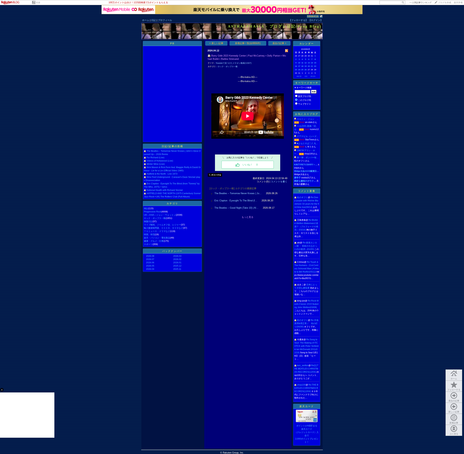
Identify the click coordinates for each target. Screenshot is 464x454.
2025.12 (177, 266)
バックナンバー (172, 251)
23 (296, 70)
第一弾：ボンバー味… (308, 157)
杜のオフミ (302, 197)
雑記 (146, 208)
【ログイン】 (315, 20)
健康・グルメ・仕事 (153, 241)
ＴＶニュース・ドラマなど (157, 231)
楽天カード (306, 406)
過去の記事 (453, 400)
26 (305, 70)
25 (302, 70)
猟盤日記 (148, 221)
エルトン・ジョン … (308, 119)
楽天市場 (458, 2)
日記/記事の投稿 (172, 146)
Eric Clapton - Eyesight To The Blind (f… (235, 200)
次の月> (313, 76)
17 (299, 66)
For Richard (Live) (155, 157)
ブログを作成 (444, 2)
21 (312, 66)
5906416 (313, 16)
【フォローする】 (298, 20)
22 (315, 66)
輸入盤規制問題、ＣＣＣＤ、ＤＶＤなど (163, 228)
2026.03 (177, 256)
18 (302, 66)
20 (309, 66)
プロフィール (165, 20)
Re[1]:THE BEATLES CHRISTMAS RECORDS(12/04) (306, 368)
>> (420, 2)
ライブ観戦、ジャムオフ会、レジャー (162, 224)
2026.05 (150, 266)
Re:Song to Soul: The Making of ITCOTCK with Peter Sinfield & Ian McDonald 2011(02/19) (306, 346)
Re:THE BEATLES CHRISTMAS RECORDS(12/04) (306, 388)
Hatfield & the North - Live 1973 (162, 174)
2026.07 (150, 259)
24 (299, 70)
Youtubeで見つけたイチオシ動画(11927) (234, 63)
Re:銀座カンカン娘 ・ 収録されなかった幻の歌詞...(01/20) (305, 245)
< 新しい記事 (216, 43)
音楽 (38, 2)
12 (305, 63)
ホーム (145, 20)
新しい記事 (453, 412)
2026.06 (150, 262)
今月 (305, 76)
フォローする (453, 389)
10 (299, 63)
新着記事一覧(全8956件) (247, 43)
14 (312, 63)
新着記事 (454, 423)
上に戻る (454, 434)
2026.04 (150, 269)
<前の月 (298, 76)
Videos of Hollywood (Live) (160, 161)
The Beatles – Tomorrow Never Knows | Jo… (238, 193)
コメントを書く (279, 181)
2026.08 (150, 256)
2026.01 (177, 262)
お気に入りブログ (306, 114)
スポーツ (148, 244)
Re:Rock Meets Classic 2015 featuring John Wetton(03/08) (306, 304)
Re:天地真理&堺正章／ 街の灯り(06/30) (306, 323)
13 (309, 63)
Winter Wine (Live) (156, 164)
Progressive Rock (152, 211)
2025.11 (177, 269)
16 (296, 66)
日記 (153, 20)
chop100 (301, 385)
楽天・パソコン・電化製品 (157, 238)
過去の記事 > (279, 43)
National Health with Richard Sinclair (165, 190)
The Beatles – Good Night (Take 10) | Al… (236, 207)
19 (305, 66)
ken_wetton (302, 365)
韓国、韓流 (149, 234)
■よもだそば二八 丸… (307, 143)
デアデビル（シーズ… (308, 136)
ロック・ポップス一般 (155, 218)
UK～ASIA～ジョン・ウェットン (160, 215)
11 (302, 63)
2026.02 (177, 259)
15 (315, 63)
